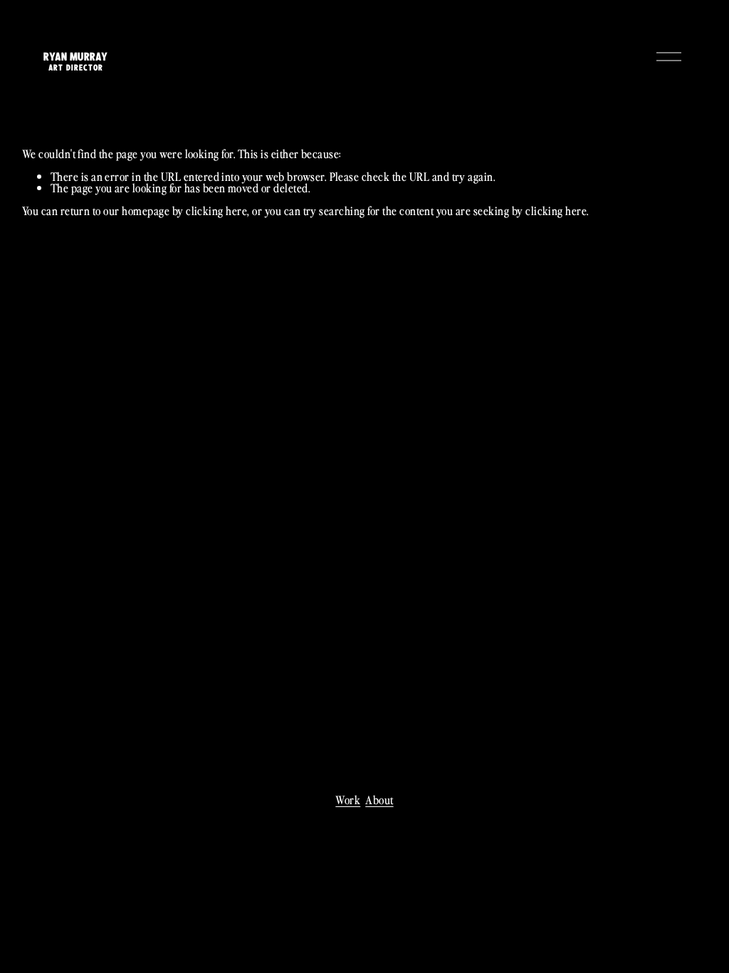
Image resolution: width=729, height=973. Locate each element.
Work (347, 799)
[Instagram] (353, 823)
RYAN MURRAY (75, 57)
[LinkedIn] (376, 823)
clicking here (216, 210)
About (379, 799)
